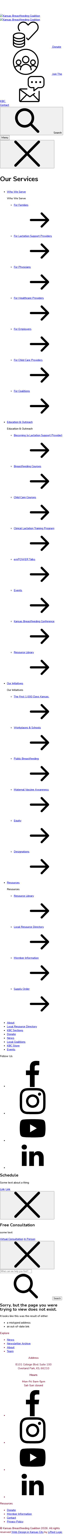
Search (57, 133)
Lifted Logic (55, 1532)
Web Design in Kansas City (27, 1532)
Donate (11, 1034)
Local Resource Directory (22, 1026)
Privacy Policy (15, 1522)
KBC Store (13, 1046)
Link (2, 1189)
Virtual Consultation (11, 1239)
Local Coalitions (16, 1042)
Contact (11, 1518)
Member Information (19, 1514)
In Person (29, 1239)
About (10, 1023)
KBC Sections (15, 1030)
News (10, 1038)
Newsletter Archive (19, 1344)
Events (11, 1049)
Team (10, 1351)
